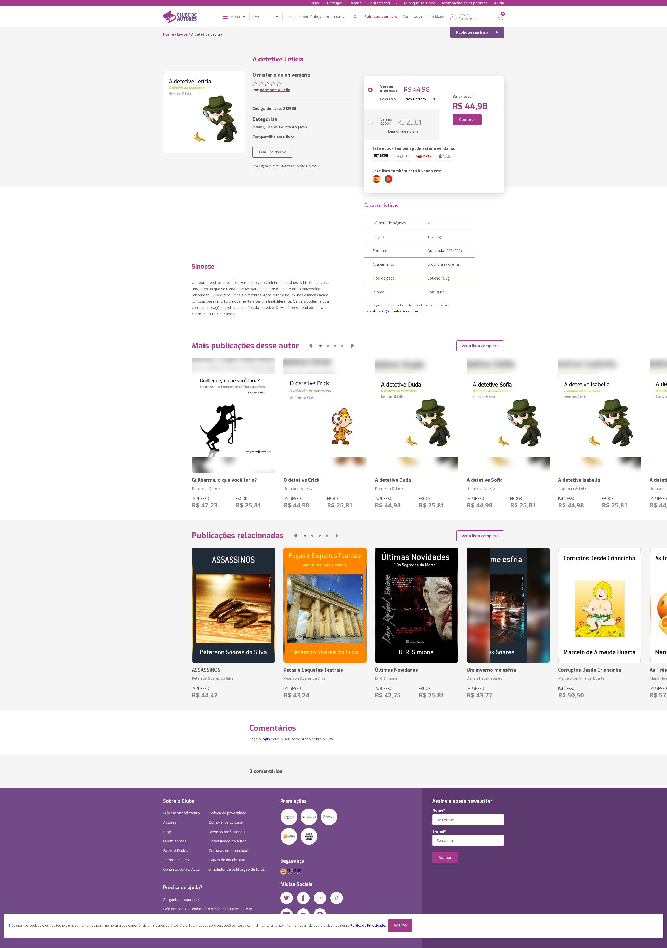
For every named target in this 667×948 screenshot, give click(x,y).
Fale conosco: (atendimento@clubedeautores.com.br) (208, 908)
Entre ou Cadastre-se (467, 17)
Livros (182, 34)
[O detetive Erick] (325, 415)
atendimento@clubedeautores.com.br (394, 311)
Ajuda (499, 2)
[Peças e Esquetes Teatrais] (325, 605)
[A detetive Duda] (416, 415)
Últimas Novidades (396, 670)
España (354, 2)
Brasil (315, 2)
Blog (167, 831)
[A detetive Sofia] (508, 415)
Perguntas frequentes (181, 899)
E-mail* (439, 831)
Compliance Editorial (226, 822)
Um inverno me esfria (491, 670)
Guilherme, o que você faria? (224, 480)
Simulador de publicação (237, 869)
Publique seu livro (419, 2)
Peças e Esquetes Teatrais (313, 670)
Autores (169, 822)
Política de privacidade (227, 812)
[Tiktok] (336, 898)
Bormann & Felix (275, 89)
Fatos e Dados (175, 850)
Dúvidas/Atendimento (181, 812)
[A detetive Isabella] (599, 415)
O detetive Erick (301, 480)
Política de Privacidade (367, 925)
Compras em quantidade (423, 16)
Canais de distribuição (227, 859)
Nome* (439, 810)
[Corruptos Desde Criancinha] (599, 605)
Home (168, 34)
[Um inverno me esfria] (508, 605)
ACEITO (400, 925)
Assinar (445, 857)
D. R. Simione (386, 678)
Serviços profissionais (227, 831)
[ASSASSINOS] (233, 605)
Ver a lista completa (480, 345)
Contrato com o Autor (182, 869)
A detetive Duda (393, 480)
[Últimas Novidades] (416, 605)
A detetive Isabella (579, 480)
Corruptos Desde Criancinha (589, 670)
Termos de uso (176, 859)
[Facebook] (303, 898)
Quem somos (174, 841)
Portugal (334, 2)
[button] (310, 345)
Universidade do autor (227, 841)
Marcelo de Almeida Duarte (581, 678)
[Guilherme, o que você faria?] (233, 415)
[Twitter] (286, 898)
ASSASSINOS (206, 670)
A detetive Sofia (485, 480)
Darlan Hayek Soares (484, 678)
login (266, 738)
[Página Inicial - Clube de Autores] (180, 17)
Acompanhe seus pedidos (465, 2)
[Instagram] (320, 898)
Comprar (467, 119)
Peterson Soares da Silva (213, 678)
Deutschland (379, 2)
